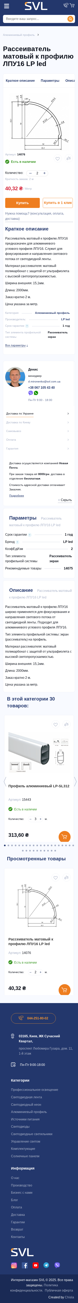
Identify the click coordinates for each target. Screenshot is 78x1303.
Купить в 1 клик (58, 203)
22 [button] (26, 850)
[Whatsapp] (36, 393)
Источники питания (25, 1119)
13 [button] (48, 845)
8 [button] (30, 845)
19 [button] (69, 845)
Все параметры (15, 345)
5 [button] (19, 845)
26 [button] (41, 850)
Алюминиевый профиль (52, 312)
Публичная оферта (59, 1290)
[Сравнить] (67, 724)
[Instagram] (14, 1265)
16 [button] (59, 845)
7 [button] (26, 845)
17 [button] (62, 845)
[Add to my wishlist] (58, 158)
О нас (15, 1178)
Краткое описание (20, 80)
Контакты (18, 1237)
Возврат (17, 1229)
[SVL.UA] (36, 6)
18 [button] (66, 845)
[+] (43, 169)
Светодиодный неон (26, 1104)
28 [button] (48, 850)
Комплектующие (23, 1148)
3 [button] (12, 845)
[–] (29, 169)
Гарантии (18, 1222)
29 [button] (51, 850)
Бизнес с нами (21, 1192)
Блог (14, 1200)
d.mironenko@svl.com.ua (44, 381)
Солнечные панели (25, 1156)
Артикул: (10, 154)
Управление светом (25, 1141)
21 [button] (23, 850)
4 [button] (15, 845)
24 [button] (33, 850)
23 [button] (30, 850)
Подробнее (16, 495)
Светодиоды (20, 1126)
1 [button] (5, 845)
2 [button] (8, 845)
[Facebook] (25, 1265)
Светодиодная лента (26, 1097)
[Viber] (30, 393)
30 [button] (55, 850)
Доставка (18, 1214)
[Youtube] (36, 1265)
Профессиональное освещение (34, 1089)
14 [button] (51, 845)
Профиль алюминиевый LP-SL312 (38, 786)
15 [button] (55, 845)
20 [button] (73, 845)
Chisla (69, 1297)
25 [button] (37, 850)
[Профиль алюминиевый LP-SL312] (39, 752)
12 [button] (44, 845)
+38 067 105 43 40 (41, 387)
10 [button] (37, 845)
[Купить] (65, 837)
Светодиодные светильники (31, 1134)
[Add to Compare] (69, 158)
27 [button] (44, 850)
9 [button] (33, 845)
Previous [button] (5, 782)
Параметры (50, 80)
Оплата (16, 1207)
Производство (21, 1185)
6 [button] (23, 845)
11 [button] (41, 845)
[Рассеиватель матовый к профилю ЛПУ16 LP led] (39, 905)
